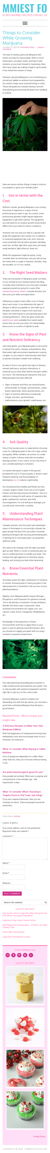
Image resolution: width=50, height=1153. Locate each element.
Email (6, 873)
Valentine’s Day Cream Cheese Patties (19, 920)
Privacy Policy (39, 1136)
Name (6, 863)
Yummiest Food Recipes (25, 8)
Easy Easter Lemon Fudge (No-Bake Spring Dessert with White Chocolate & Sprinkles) (25, 914)
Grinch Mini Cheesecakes (13, 932)
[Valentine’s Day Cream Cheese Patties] (25, 1044)
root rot (16, 480)
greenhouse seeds (11, 320)
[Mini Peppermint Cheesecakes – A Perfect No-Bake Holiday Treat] (25, 1086)
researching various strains (14, 291)
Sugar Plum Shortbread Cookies (16, 937)
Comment (8, 836)
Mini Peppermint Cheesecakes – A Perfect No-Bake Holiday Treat (25, 926)
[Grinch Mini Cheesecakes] (25, 1127)
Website (6, 883)
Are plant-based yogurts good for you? (23, 772)
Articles (16, 816)
